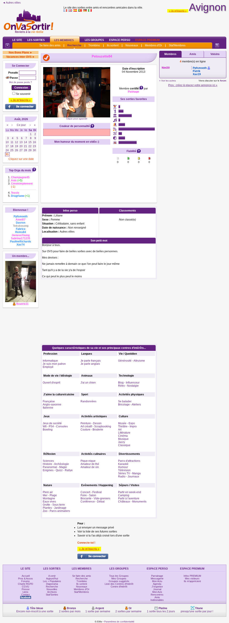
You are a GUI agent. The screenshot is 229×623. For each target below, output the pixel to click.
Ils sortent (113, 45)
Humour (123, 467)
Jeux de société (52, 423)
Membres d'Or (153, 45)
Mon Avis (157, 592)
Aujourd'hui (52, 578)
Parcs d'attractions (129, 460)
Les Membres (64, 40)
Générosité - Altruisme (131, 360)
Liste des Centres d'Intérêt (119, 584)
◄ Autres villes (12, 2)
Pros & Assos (25, 578)
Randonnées (88, 401)
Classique (124, 445)
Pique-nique (88, 460)
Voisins (215, 54)
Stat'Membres (177, 45)
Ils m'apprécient (192, 581)
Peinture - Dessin (91, 423)
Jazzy (121, 442)
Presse (26, 589)
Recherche (74, 45)
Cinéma (123, 435)
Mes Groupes (118, 578)
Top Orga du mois (20, 170)
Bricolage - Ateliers (129, 404)
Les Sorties (36, 40)
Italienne (48, 407)
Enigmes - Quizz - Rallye (58, 470)
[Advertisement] (145, 23)
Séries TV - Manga (129, 473)
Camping (123, 495)
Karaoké (123, 464)
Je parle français (91, 360)
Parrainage (157, 575)
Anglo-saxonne (52, 404)
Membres (170, 54)
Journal (157, 589)
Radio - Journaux (128, 476)
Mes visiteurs (192, 578)
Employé (48, 367)
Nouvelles (52, 589)
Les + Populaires (52, 581)
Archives (52, 592)
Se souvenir (23, 93)
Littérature (124, 432)
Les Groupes (94, 40)
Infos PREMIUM (192, 575)
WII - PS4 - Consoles (55, 426)
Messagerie (157, 578)
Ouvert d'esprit (51, 382)
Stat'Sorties (52, 594)
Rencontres (157, 594)
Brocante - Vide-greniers (95, 498)
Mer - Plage (50, 495)
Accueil (26, 575)
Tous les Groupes (119, 575)
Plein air (48, 492)
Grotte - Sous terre (54, 504)
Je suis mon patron (54, 363)
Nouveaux (131, 45)
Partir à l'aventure (128, 498)
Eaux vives (49, 501)
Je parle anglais (90, 363)
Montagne (49, 498)
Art (119, 429)
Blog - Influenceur (129, 382)
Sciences (48, 460)
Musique (123, 439)
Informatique (50, 360)
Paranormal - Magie (55, 467)
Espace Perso (119, 40)
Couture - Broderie (92, 429)
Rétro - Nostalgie (128, 385)
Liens (25, 592)
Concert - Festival (91, 492)
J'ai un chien (88, 382)
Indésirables (157, 600)
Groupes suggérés (119, 581)
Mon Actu (157, 581)
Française (49, 401)
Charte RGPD (25, 584)
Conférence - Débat (92, 501)
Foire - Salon (88, 495)
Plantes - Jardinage (54, 507)
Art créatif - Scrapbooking (96, 426)
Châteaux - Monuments (132, 501)
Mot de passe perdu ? (20, 82)
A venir (52, 575)
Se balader (124, 401)
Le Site (17, 40)
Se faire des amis (49, 45)
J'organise (157, 586)
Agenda (157, 584)
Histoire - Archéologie (56, 464)
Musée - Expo (126, 423)
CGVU (25, 586)
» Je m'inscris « (178, 11)
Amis (192, 54)
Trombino (94, 45)
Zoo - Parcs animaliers (56, 511)
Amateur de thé (90, 464)
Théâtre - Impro (127, 426)
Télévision (124, 470)
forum (223, 80)
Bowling (48, 429)
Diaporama (52, 584)
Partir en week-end (129, 492)
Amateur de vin (90, 467)
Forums (25, 581)
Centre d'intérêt (119, 586)
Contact (25, 594)
